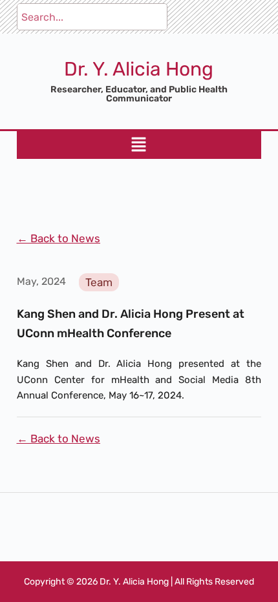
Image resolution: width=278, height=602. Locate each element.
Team (98, 282)
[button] (139, 145)
